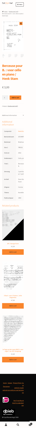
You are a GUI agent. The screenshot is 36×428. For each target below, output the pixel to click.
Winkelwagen (27, 423)
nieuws (10, 383)
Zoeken (18, 425)
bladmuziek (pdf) (13, 11)
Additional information (9, 115)
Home (5, 11)
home (5, 383)
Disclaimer (6, 386)
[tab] (13, 115)
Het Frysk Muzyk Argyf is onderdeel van (18, 403)
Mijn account (6, 425)
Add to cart (15, 97)
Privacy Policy (17, 383)
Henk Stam (21, 131)
